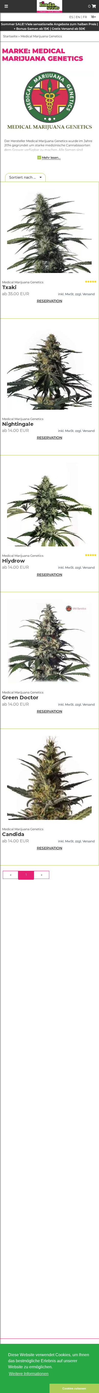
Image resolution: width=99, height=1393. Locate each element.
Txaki (9, 287)
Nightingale (18, 424)
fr (84, 17)
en (77, 17)
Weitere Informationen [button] (28, 1374)
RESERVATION (49, 301)
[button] (25, 1388)
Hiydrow (13, 561)
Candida (13, 834)
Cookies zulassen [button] (74, 1388)
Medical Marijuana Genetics (41, 36)
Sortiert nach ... (24, 177)
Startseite (10, 36)
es (71, 17)
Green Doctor (20, 697)
